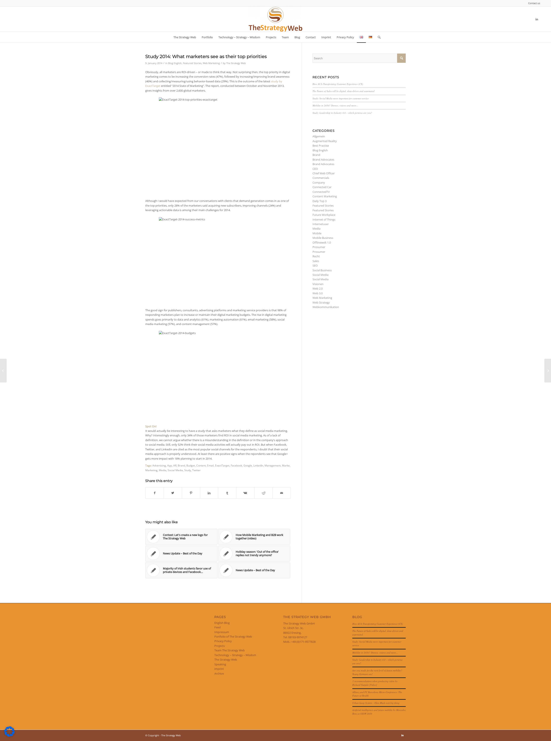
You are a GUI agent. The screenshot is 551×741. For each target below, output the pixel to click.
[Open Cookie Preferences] (9, 736)
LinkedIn (258, 465)
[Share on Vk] (245, 493)
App (169, 465)
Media (162, 470)
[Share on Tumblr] (227, 493)
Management (273, 465)
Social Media (175, 470)
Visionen (318, 284)
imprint (219, 669)
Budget (190, 465)
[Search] (378, 37)
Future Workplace (324, 215)
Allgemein (319, 136)
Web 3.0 (318, 293)
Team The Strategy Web (229, 650)
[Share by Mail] (282, 493)
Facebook (236, 465)
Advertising (159, 465)
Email (210, 465)
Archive (219, 673)
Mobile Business (323, 238)
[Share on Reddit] (263, 493)
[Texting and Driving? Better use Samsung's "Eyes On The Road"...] (3, 370)
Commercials (321, 178)
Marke (286, 465)
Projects (219, 646)
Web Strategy (321, 302)
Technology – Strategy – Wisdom (235, 655)
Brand (181, 465)
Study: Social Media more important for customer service (341, 98)
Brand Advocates (323, 159)
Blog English (175, 63)
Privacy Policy (223, 641)
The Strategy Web (236, 63)
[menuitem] (533, 3)
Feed (217, 627)
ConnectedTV (321, 192)
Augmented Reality (325, 141)
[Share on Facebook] (154, 493)
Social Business (322, 270)
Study (187, 470)
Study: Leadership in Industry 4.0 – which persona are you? (342, 112)
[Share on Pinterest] (191, 493)
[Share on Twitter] (173, 493)
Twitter (196, 470)
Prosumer (319, 247)
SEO (315, 265)
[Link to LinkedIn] (537, 19)
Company (319, 182)
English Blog (222, 623)
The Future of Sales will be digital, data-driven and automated (344, 91)
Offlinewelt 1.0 (322, 242)
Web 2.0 (318, 288)
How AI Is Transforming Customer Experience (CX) (338, 84)
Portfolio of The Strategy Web (233, 636)
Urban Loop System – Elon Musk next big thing (375, 702)
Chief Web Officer (324, 173)
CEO (315, 169)
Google (247, 465)
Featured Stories (192, 63)
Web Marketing (211, 63)
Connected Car (322, 187)
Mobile (317, 233)
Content (201, 465)
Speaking (220, 664)
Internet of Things (324, 219)
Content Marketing (325, 196)
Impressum (221, 632)
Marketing (151, 470)
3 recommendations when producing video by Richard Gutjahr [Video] (375, 683)
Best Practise (321, 145)
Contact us (534, 3)
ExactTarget (222, 465)
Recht (316, 256)
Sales (316, 261)
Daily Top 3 (320, 201)
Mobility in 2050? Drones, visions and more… (335, 105)
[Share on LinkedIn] (209, 493)
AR (174, 465)
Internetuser (321, 224)
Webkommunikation (326, 307)
